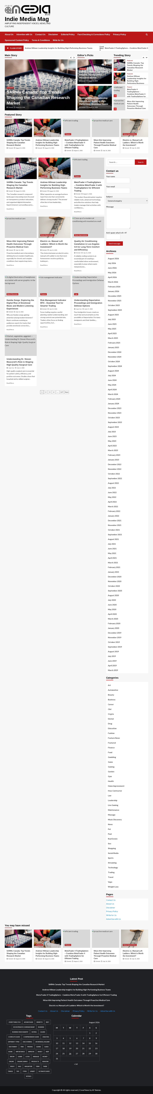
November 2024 (114, 357)
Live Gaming (113, 805)
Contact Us (40, 34)
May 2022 (112, 497)
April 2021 (112, 558)
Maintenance (113, 810)
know (12, 1056)
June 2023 (112, 436)
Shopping (112, 848)
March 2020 (113, 619)
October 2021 (114, 530)
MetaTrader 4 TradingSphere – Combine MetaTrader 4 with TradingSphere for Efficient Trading (136, 80)
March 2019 (113, 670)
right (12, 1066)
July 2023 (112, 432)
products (35, 1061)
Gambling (112, 757)
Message (110, 207)
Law (76, 294)
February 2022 (114, 511)
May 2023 (112, 441)
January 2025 (113, 347)
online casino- (22, 1061)
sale (19, 1066)
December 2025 (114, 296)
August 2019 (113, 651)
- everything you (14, 1022)
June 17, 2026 (88, 309)
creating (45, 1037)
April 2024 (112, 389)
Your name (110, 176)
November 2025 (114, 301)
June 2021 (112, 548)
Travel (110, 877)
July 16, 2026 (107, 150)
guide (46, 1046)
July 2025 (112, 319)
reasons (45, 1061)
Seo (109, 843)
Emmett (10, 107)
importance (20, 1051)
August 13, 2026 (20, 107)
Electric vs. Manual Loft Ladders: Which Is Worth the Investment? (136, 105)
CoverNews (84, 1090)
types (25, 1071)
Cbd (109, 709)
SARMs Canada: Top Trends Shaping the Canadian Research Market (93, 75)
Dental (111, 719)
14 (83, 1043)
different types (13, 1042)
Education (112, 728)
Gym (110, 776)
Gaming (111, 767)
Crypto (111, 714)
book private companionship (24, 1027)
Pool (110, 834)
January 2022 (113, 516)
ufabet (32, 1071)
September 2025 (115, 310)
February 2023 (114, 455)
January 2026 (113, 291)
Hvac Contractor (115, 791)
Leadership (112, 800)
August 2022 (113, 483)
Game (110, 762)
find (22, 1046)
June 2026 (112, 268)
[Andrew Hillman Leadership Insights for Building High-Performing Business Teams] (119, 65)
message (36, 1056)
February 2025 (114, 343)
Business (111, 700)
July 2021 (112, 544)
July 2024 (112, 375)
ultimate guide (44, 1071)
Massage (111, 815)
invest (40, 1051)
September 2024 (115, 366)
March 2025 (113, 338)
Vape (110, 882)
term (37, 1066)
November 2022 (114, 469)
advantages (28, 1022)
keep (47, 1051)
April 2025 (112, 333)
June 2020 (112, 605)
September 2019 (115, 647)
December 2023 (114, 408)
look (28, 1056)
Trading (111, 872)
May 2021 (112, 553)
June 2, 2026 (20, 368)
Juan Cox (79, 309)
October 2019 (114, 642)
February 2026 (114, 286)
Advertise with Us (24, 34)
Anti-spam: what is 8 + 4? (116, 233)
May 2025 (112, 329)
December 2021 (114, 520)
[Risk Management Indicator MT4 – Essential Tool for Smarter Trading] (54, 286)
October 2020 (114, 586)
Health (111, 781)
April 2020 (112, 614)
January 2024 (113, 403)
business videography (20, 1032)
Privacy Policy (119, 34)
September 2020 (115, 591)
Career (111, 704)
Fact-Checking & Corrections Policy (94, 34)
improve (31, 1051)
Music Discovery (12, 294)
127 (61, 392)
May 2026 (112, 272)
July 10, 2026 (53, 309)
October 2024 (114, 361)
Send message (114, 243)
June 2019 (112, 661)
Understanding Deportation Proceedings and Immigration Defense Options (88, 303)
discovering (27, 1042)
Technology (113, 867)
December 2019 (114, 633)
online (11, 1061)
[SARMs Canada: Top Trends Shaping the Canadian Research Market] (18, 128)
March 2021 (113, 563)
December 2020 (114, 577)
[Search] (146, 35)
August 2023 (113, 427)
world (28, 1076)
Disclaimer (53, 34)
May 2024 (112, 385)
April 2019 (112, 665)
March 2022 (113, 506)
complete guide (14, 1037)
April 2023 (112, 446)
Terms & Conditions (41, 40)
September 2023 (115, 422)
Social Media (113, 853)
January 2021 (113, 572)
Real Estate (112, 839)
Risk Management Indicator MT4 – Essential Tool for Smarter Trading (53, 303)
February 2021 (114, 567)
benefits (40, 1022)
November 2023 (114, 413)
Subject (109, 197)
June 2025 (112, 324)
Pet (109, 829)
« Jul (76, 1064)
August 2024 (113, 371)
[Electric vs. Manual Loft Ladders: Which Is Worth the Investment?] (119, 104)
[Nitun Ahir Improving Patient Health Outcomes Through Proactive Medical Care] (119, 91)
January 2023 (113, 460)
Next (66, 392)
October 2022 (114, 474)
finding (30, 1046)
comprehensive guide (31, 1037)
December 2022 (114, 464)
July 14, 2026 (87, 253)
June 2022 (112, 492)
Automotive (113, 690)
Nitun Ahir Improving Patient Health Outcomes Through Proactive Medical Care (20, 244)
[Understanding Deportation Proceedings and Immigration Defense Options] (88, 286)
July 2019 (112, 656)
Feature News (114, 738)
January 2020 (113, 628)
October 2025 (114, 305)
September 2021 (115, 534)
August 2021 (113, 539)
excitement (13, 1046)
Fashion (111, 733)
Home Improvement (133, 101)
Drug (110, 723)
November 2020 (114, 581)
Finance (129, 73)
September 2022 (115, 478)
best (47, 1022)
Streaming (112, 863)
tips (17, 1071)
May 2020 (112, 609)
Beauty (111, 695)
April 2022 (112, 502)
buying (34, 1032)
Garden (111, 771)
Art (109, 685)
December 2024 (114, 352)
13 (77, 1043)
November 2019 (114, 637)
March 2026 (113, 282)
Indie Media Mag (27, 19)
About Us (9, 34)
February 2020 (114, 623)
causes (42, 1032)
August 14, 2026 (93, 81)
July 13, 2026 (19, 312)
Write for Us (58, 40)
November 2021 (114, 525)
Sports (110, 858)
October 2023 (114, 417)
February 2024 (114, 399)
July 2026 (112, 263)
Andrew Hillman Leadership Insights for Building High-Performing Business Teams (34, 97)
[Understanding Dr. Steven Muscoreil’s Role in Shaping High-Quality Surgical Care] (21, 345)
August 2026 (113, 258)
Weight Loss (113, 887)
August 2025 (113, 315)
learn (20, 1056)
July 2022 (112, 488)
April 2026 (112, 277)
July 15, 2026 (136, 148)
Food (110, 752)
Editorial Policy (68, 34)
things (10, 1071)
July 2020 (112, 600)
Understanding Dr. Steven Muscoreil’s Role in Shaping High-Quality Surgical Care (20, 362)
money (45, 1056)
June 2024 (112, 380)
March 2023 (113, 450)
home (10, 1051)
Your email (110, 186)
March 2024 (113, 394)
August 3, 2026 (78, 150)
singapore (28, 1066)
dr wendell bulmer (42, 1042)
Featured (10, 87)
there (45, 1066)
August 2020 (113, 595)
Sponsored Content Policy (17, 40)
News (110, 824)
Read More (10, 209)
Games (38, 1046)
